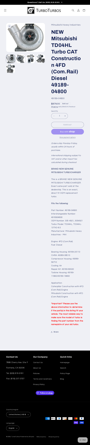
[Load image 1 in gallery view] (10, 58)
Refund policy (41, 436)
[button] (5, 10)
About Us (37, 368)
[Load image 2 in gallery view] (20, 58)
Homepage (64, 362)
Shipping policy (54, 436)
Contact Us (38, 362)
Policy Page (65, 373)
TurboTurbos (15, 436)
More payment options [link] (68, 137)
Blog (62, 379)
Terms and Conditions (42, 379)
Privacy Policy (39, 384)
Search (63, 368)
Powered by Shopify (27, 436)
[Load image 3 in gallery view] (30, 58)
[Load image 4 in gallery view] (40, 58)
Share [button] (56, 332)
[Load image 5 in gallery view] (10, 68)
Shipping (54, 107)
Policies (36, 373)
